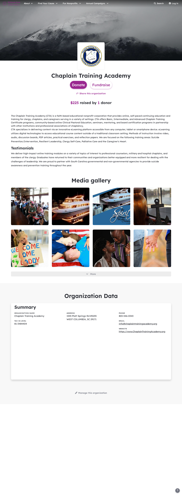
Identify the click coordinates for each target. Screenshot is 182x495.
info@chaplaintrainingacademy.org (138, 323)
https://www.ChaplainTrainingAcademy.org (142, 331)
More (93, 274)
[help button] (177, 490)
